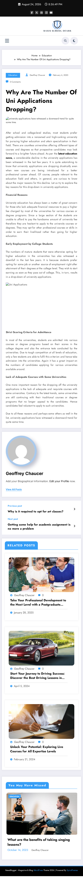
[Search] (65, 41)
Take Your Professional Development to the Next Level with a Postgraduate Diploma (38, 602)
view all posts (14, 489)
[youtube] (51, 12)
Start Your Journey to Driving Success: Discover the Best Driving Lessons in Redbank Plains (37, 676)
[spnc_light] (74, 41)
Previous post (15, 506)
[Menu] (7, 41)
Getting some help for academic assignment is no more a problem (39, 527)
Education (12, 75)
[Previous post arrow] (74, 509)
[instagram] (46, 12)
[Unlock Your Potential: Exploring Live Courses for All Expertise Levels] (41, 721)
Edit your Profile (59, 481)
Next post (13, 519)
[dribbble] (41, 12)
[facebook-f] (32, 12)
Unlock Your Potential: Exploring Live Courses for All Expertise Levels (36, 749)
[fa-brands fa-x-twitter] (36, 12)
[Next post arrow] (74, 526)
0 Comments (15, 81)
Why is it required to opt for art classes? (35, 512)
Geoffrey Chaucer (37, 75)
